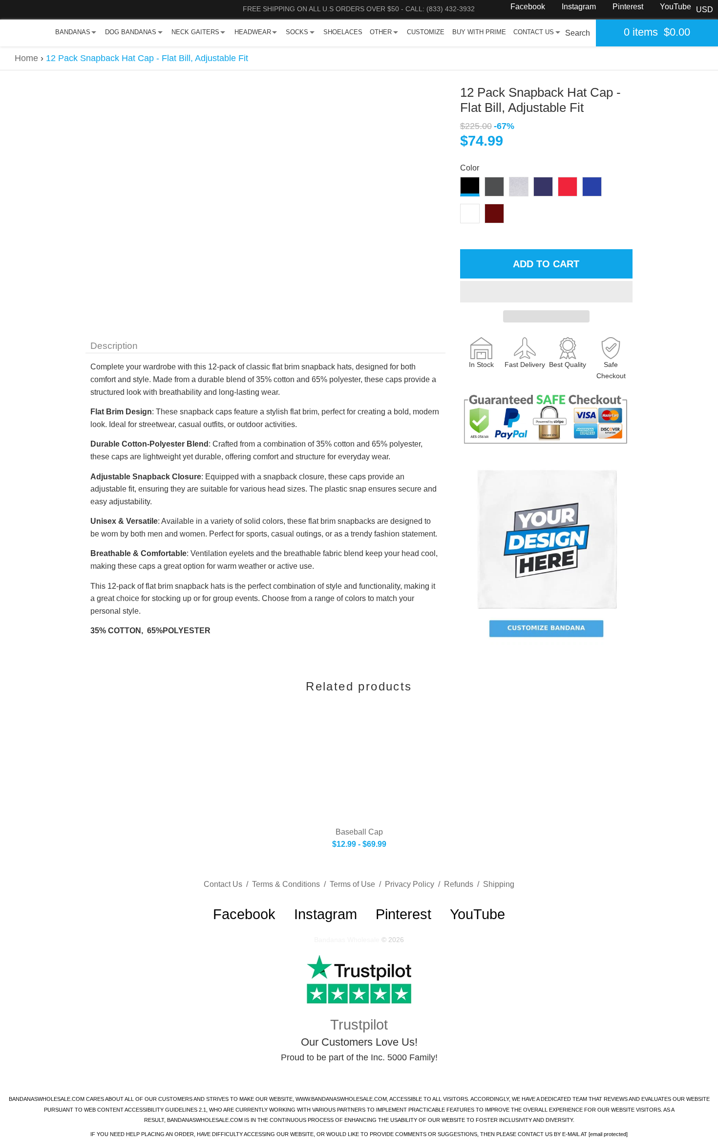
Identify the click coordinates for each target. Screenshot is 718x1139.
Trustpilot (359, 1024)
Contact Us (533, 32)
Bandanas (72, 32)
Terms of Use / (357, 884)
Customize (425, 32)
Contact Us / (228, 884)
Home (26, 58)
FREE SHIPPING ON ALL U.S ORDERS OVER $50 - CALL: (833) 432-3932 (359, 9)
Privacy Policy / (414, 884)
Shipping (498, 884)
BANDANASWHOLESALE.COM (46, 1099)
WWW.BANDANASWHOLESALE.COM (341, 1099)
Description (114, 346)
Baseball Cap (359, 832)
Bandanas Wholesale (347, 940)
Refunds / (463, 884)
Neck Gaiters (195, 32)
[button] (546, 291)
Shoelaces (342, 32)
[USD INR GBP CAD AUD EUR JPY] (704, 10)
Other (381, 32)
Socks (297, 32)
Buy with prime (479, 32)
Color (469, 168)
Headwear (252, 32)
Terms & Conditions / (291, 884)
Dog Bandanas (130, 32)
